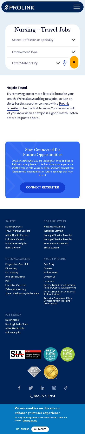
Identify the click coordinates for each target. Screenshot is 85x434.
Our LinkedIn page (42, 388)
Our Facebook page (19, 388)
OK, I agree (40, 429)
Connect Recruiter (42, 187)
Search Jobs (74, 62)
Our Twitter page (31, 388)
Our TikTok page (66, 388)
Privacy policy (30, 420)
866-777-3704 (44, 396)
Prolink (19, 6)
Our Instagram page (54, 388)
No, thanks (22, 429)
